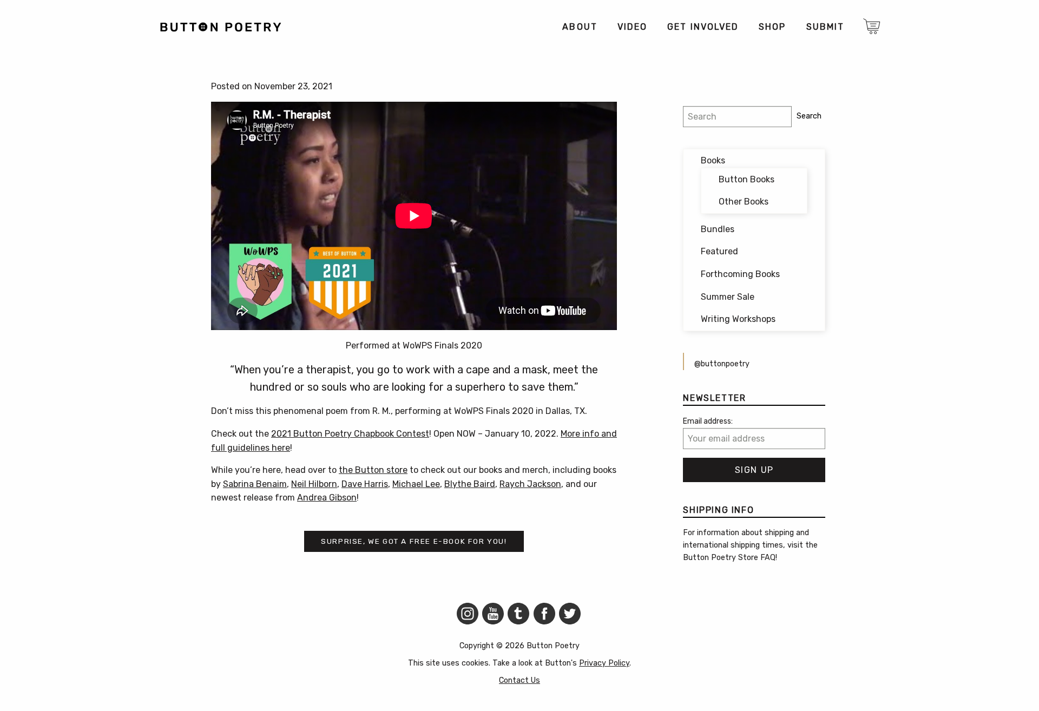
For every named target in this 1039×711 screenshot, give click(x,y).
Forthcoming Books (740, 274)
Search (809, 116)
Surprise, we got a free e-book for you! (414, 541)
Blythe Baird (469, 484)
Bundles (717, 229)
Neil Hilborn (314, 484)
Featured (719, 251)
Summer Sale (727, 297)
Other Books (743, 201)
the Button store (373, 470)
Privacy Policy (604, 663)
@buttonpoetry (721, 363)
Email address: (708, 421)
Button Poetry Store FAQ (729, 557)
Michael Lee (416, 484)
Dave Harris (364, 484)
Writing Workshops (738, 319)
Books (713, 160)
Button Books (746, 179)
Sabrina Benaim (255, 484)
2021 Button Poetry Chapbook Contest (350, 434)
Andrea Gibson (327, 497)
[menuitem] (579, 27)
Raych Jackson (530, 484)
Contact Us (519, 680)
